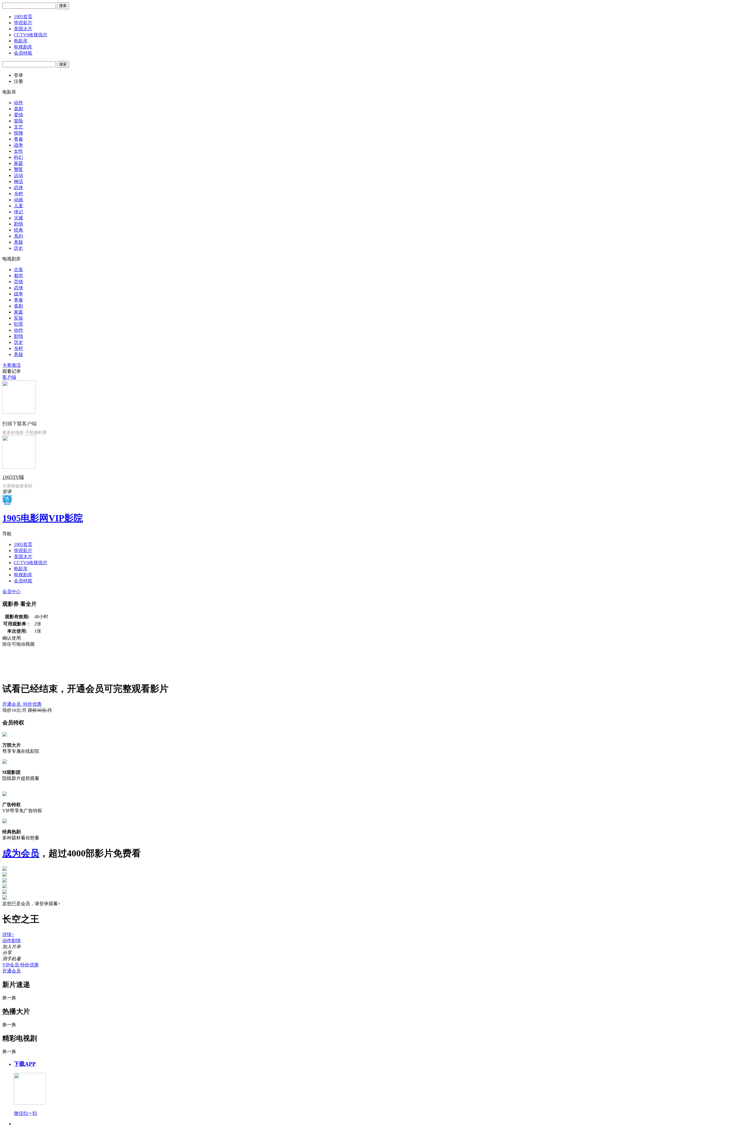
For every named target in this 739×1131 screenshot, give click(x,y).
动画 (18, 199)
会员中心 (11, 591)
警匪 (18, 169)
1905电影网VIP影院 (42, 518)
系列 (18, 236)
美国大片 (23, 28)
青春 (18, 139)
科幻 (18, 157)
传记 (18, 211)
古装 (18, 269)
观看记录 (11, 371)
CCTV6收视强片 (30, 34)
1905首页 (23, 16)
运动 (18, 175)
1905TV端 (13, 477)
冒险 (18, 120)
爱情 (18, 114)
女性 (18, 151)
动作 (18, 102)
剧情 (18, 223)
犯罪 (18, 324)
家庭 (18, 163)
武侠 (18, 187)
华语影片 (23, 22)
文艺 (18, 126)
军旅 (18, 318)
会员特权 (23, 53)
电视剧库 (23, 46)
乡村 (18, 193)
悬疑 (18, 242)
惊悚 (18, 133)
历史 (18, 248)
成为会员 (20, 853)
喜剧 (18, 108)
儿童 (18, 205)
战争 (18, 145)
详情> (8, 934)
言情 (18, 281)
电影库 (21, 40)
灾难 (18, 217)
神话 (18, 181)
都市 (18, 275)
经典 (18, 230)
